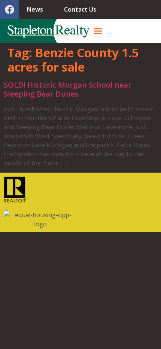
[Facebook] (9, 9)
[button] (98, 31)
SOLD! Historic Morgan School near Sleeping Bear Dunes (67, 89)
